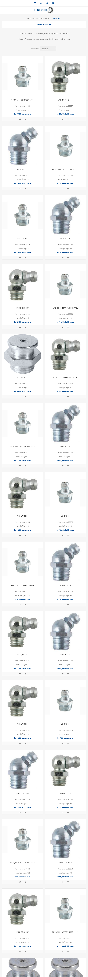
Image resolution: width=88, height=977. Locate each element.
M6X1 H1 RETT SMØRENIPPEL (22, 585)
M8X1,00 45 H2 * (22, 793)
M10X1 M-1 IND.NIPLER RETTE (22, 100)
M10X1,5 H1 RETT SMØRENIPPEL (65, 308)
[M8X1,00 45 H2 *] (22, 770)
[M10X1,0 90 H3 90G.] (65, 76)
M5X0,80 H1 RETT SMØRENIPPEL (22, 446)
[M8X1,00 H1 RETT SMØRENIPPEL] (22, 839)
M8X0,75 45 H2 (65, 655)
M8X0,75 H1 (65, 724)
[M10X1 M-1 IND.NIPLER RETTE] (22, 76)
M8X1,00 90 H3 (65, 793)
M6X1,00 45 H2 (65, 585)
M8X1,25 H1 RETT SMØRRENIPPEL (65, 932)
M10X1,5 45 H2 (65, 238)
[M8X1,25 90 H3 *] (22, 909)
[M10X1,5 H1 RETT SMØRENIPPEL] (65, 284)
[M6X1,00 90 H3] (22, 631)
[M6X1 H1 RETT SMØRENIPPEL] (22, 562)
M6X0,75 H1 (65, 516)
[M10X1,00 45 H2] (22, 146)
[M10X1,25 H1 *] (22, 215)
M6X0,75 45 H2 (65, 446)
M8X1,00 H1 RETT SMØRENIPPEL (22, 863)
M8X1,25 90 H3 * (22, 932)
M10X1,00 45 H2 (23, 169)
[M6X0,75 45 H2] (65, 423)
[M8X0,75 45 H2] (65, 631)
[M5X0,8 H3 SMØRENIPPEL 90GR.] (65, 354)
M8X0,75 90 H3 (22, 724)
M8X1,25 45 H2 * (65, 863)
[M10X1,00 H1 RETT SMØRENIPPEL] (65, 146)
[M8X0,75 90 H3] (22, 700)
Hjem (28, 18)
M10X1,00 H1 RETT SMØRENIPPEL (65, 169)
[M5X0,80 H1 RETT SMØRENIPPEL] (22, 423)
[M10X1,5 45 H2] (65, 215)
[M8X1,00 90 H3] (65, 770)
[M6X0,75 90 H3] (22, 492)
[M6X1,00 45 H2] (65, 562)
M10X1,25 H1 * (22, 238)
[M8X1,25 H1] (65, 909)
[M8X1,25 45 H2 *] (65, 839)
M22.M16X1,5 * (23, 377)
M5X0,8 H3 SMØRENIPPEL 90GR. (65, 377)
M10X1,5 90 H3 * (22, 308)
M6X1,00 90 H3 (22, 655)
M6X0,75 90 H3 (22, 516)
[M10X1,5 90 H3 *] (22, 284)
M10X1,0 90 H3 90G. (65, 100)
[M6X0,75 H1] (65, 492)
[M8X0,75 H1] (65, 700)
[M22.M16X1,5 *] (22, 354)
